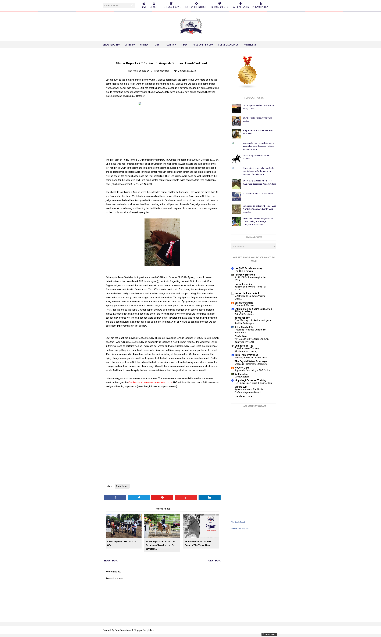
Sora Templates (123, 630)
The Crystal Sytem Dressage (251, 361)
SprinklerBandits (244, 302)
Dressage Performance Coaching (251, 364)
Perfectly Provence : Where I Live (251, 357)
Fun (156, 45)
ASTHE (143, 45)
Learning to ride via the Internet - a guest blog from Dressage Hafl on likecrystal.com (258, 146)
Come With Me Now (244, 305)
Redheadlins (241, 374)
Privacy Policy (260, 7)
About (153, 7)
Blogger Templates (144, 630)
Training (169, 45)
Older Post (214, 560)
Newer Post (111, 560)
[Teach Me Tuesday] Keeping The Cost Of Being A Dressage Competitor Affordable (258, 221)
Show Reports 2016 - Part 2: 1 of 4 (122, 543)
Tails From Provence (246, 355)
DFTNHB (129, 45)
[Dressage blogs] (247, 87)
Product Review (202, 45)
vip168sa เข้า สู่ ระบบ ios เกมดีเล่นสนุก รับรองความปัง (251, 340)
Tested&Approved (171, 7)
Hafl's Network (240, 7)
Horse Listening (244, 284)
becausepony (242, 317)
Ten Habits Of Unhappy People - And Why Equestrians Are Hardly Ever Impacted (259, 209)
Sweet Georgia (242, 376)
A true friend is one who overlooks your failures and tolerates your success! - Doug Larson (258, 171)
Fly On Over (241, 336)
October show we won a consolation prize (150, 382)
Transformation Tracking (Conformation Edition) (247, 350)
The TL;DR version (244, 271)
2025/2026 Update (244, 314)
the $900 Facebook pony (248, 268)
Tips (183, 45)
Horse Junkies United (247, 293)
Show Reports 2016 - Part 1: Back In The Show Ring (199, 543)
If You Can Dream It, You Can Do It (258, 193)
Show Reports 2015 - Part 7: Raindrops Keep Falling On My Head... (160, 545)
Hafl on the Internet (196, 7)
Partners (249, 45)
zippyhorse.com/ (244, 396)
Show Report (110, 45)
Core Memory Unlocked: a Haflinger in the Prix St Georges (253, 322)
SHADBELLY (241, 386)
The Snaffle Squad (238, 522)
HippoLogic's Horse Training (250, 380)
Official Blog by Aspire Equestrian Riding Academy (253, 310)
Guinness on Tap (244, 345)
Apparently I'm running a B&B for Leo (253, 370)
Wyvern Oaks (242, 367)
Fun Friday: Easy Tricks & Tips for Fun (253, 383)
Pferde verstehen (245, 274)
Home (144, 7)
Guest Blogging (227, 45)
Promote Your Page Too (240, 529)
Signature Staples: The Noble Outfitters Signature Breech (249, 391)
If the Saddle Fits (244, 327)
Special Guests (219, 7)
